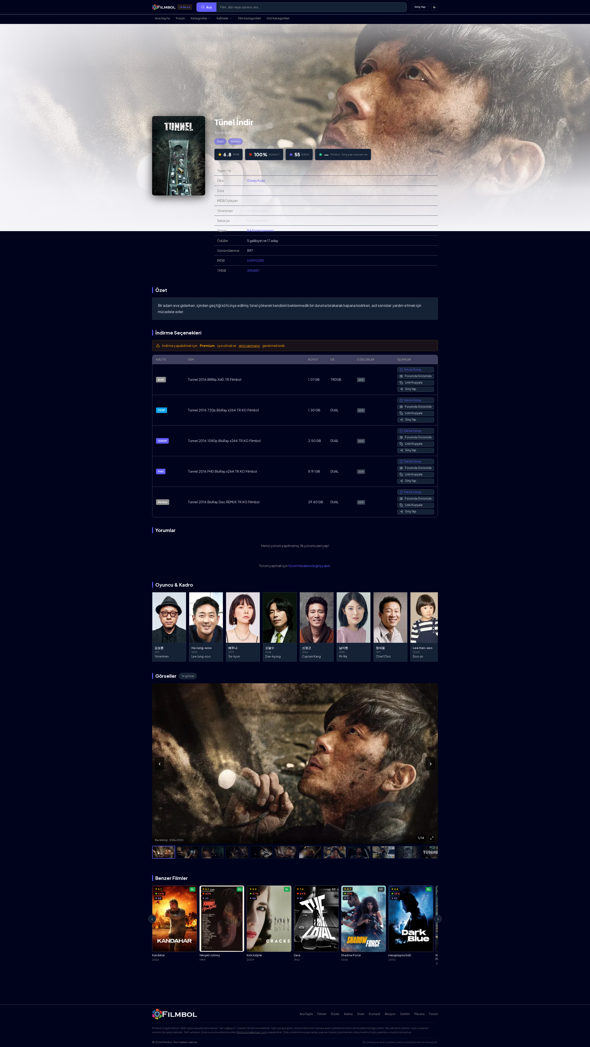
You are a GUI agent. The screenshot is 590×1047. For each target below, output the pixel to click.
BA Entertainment (260, 230)
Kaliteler (222, 18)
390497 (253, 270)
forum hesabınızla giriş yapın (309, 566)
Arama (348, 1014)
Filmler (321, 1014)
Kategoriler (199, 18)
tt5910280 (255, 260)
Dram (220, 141)
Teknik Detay (412, 369)
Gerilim (235, 141)
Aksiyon (390, 1014)
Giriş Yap (420, 7)
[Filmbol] (175, 1014)
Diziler (335, 1014)
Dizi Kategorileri (278, 18)
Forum (180, 18)
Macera (419, 1014)
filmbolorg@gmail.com (251, 1032)
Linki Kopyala (413, 382)
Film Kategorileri (249, 18)
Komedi (374, 1014)
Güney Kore (256, 180)
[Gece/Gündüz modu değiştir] (434, 6)
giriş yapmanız (249, 345)
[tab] (163, 852)
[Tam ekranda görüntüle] (432, 838)
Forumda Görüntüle (418, 376)
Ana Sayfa (162, 18)
